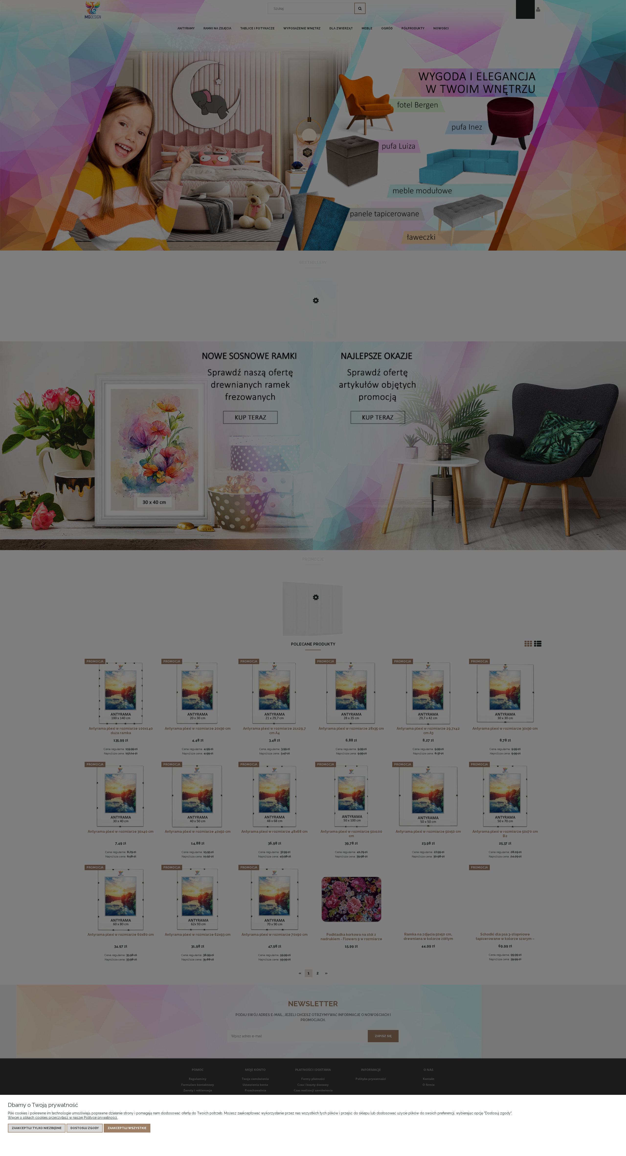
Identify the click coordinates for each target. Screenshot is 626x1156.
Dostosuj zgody (84, 1128)
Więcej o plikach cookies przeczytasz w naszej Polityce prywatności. (63, 1118)
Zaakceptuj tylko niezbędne (37, 1128)
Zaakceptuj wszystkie (127, 1128)
